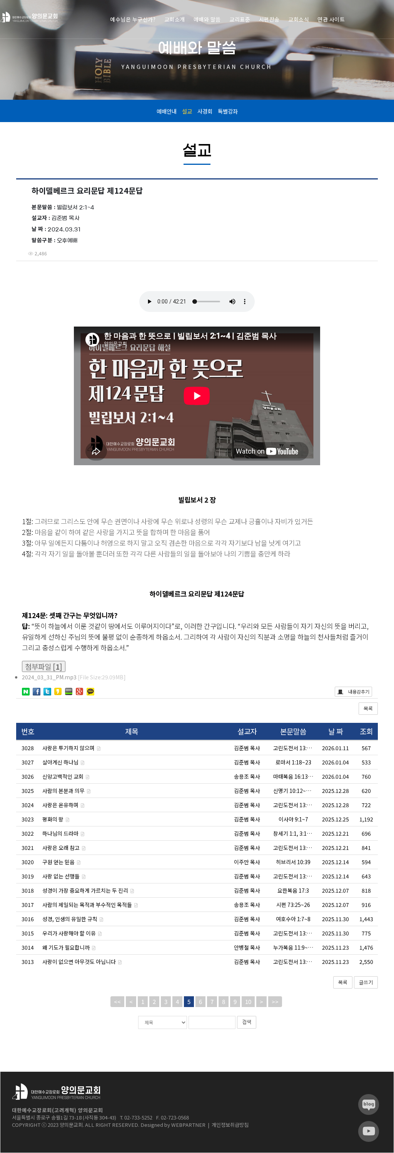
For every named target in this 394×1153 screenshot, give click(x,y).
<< (117, 1001)
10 (248, 1001)
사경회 (204, 111)
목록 (368, 708)
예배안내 (167, 111)
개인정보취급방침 (230, 1124)
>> (275, 1001)
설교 (187, 111)
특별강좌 (228, 111)
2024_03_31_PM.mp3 (74, 677)
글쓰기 (366, 982)
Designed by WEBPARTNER (172, 1124)
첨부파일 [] (43, 666)
